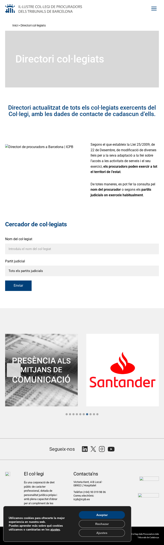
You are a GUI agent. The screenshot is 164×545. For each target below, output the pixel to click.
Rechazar (102, 524)
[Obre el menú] (154, 8)
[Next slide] (150, 370)
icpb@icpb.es (81, 499)
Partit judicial (15, 261)
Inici (15, 25)
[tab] (67, 414)
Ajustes (101, 533)
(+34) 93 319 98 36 (94, 492)
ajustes (55, 529)
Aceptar (102, 515)
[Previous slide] (14, 370)
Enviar (18, 285)
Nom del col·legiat (18, 239)
